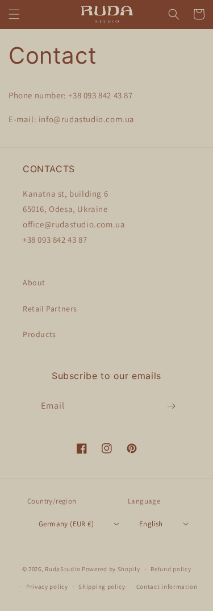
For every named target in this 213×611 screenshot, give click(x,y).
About (34, 282)
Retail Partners (50, 309)
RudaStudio (62, 569)
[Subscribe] (171, 406)
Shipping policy (102, 587)
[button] (14, 14)
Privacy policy (47, 587)
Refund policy (171, 569)
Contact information (167, 587)
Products (39, 334)
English (151, 524)
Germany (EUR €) (66, 524)
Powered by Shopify (111, 569)
